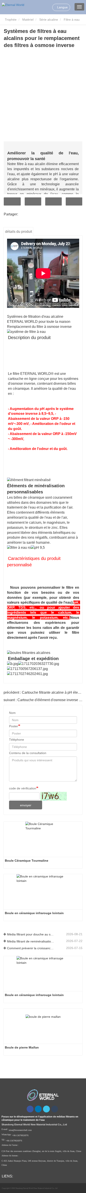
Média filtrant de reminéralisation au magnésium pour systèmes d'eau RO (30, 941)
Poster (13, 726)
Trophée (10, 19)
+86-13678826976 (20, 1135)
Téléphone (53, 201)
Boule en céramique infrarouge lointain (34, 913)
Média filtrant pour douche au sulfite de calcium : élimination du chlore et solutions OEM (30, 934)
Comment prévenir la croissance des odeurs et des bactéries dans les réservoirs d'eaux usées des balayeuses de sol (30, 948)
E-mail (33, 201)
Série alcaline (48, 19)
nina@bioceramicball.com (20, 1130)
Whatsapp (74, 201)
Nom (12, 713)
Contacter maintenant (12, 201)
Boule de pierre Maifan (22, 1047)
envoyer (25, 805)
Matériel (28, 19)
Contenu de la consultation (27, 753)
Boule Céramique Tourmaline (26, 860)
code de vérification (22, 788)
